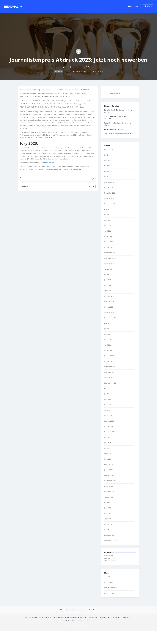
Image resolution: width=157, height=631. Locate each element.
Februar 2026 (109, 182)
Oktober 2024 (109, 264)
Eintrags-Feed (109, 582)
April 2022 (108, 410)
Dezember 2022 (109, 367)
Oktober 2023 (109, 312)
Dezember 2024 (109, 253)
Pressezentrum (51, 169)
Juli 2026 (107, 155)
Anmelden (108, 577)
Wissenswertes (109, 561)
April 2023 (108, 345)
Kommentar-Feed (110, 588)
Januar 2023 (108, 361)
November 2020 (110, 481)
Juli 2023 (107, 329)
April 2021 (108, 454)
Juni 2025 (107, 220)
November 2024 (110, 258)
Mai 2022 (107, 405)
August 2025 (108, 209)
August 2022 (108, 388)
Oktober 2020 (109, 486)
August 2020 (108, 497)
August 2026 (108, 150)
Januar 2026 (108, 188)
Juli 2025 (107, 215)
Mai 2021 (107, 448)
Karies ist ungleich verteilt (113, 129)
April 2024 (108, 291)
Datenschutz (70, 610)
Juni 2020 (107, 508)
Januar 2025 (108, 247)
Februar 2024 (109, 302)
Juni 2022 (107, 399)
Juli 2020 (107, 502)
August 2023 (108, 323)
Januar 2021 (108, 470)
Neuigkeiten (63, 67)
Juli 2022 (107, 394)
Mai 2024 (107, 285)
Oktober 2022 (109, 378)
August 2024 (108, 269)
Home (56, 67)
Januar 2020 (108, 530)
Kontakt (92, 610)
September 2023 (110, 318)
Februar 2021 (109, 464)
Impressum (82, 610)
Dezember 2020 (109, 475)
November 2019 (110, 540)
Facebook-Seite (75, 169)
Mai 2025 (107, 226)
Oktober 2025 (109, 198)
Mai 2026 (107, 166)
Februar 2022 (109, 421)
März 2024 (108, 296)
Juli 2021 (107, 437)
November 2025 (110, 193)
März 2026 (108, 177)
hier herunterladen (49, 163)
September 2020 (110, 492)
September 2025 (110, 204)
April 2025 (108, 231)
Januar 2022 (108, 426)
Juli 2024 (107, 274)
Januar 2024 (108, 307)
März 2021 (108, 459)
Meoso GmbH (90, 621)
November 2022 (110, 372)
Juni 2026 (107, 160)
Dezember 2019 (109, 535)
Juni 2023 (107, 334)
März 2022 (108, 416)
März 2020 (108, 524)
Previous (26, 186)
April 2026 (108, 171)
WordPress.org (109, 593)
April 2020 (108, 519)
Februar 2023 (109, 356)
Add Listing (134, 6)
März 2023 (108, 350)
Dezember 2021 (109, 432)
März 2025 (108, 236)
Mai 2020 (107, 513)
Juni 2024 (107, 280)
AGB (60, 610)
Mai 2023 (107, 340)
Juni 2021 (107, 443)
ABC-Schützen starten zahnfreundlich (117, 134)
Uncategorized (109, 558)
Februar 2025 (109, 242)
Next (90, 186)
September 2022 (110, 383)
